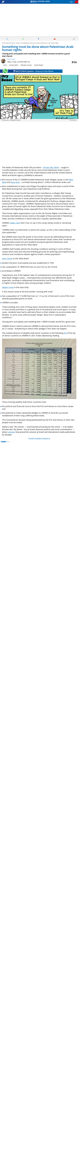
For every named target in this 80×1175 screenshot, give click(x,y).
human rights (13, 65)
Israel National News (8, 43)
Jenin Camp (7, 258)
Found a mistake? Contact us (39, 438)
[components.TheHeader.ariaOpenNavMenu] (12, 2)
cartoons (11, 432)
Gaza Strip (15, 182)
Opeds (18, 43)
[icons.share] (76, 1)
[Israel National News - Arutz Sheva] (40, 2)
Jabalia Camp (8, 287)
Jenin (5, 65)
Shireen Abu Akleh (51, 167)
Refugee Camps (26, 65)
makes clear (14, 223)
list (65, 333)
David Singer (11, 59)
